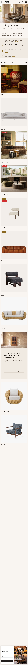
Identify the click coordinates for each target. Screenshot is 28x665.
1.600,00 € (3, 295)
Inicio (2, 62)
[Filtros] (26, 63)
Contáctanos (11, 46)
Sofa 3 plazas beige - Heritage (7, 127)
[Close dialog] (26, 646)
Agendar (6, 52)
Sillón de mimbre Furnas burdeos (8, 94)
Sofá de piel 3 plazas (5, 260)
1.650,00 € (3, 129)
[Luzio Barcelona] (5, 2)
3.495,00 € (3, 328)
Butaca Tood (3, 444)
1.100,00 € (3, 96)
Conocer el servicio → (10, 376)
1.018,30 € (4, 195)
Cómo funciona (17, 41)
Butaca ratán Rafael (5, 411)
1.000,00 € (3, 446)
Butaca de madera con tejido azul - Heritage (10, 293)
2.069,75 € (4, 162)
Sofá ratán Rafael (5, 327)
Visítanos (13, 56)
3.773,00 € (3, 262)
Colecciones (8, 62)
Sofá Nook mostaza (5, 161)
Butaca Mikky (4, 227)
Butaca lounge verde (5, 194)
